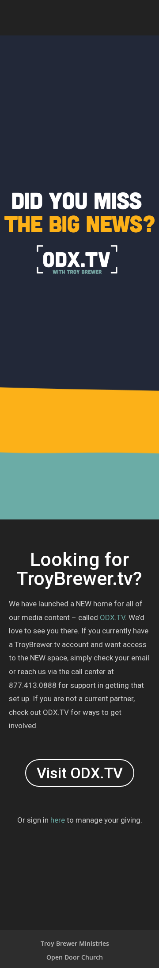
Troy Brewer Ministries (75, 943)
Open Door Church (74, 957)
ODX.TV (112, 617)
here (57, 820)
